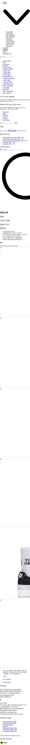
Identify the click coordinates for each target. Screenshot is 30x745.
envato (4, 130)
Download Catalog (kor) (10, 728)
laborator (12, 130)
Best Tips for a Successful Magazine (12, 140)
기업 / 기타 (6, 71)
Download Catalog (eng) (10, 729)
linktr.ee (5, 726)
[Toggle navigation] (0, 148)
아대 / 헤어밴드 (8, 82)
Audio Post (6, 142)
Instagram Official (8, 724)
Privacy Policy (7, 67)
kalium (6, 130)
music (18, 130)
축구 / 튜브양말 (8, 91)
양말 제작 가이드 (8, 84)
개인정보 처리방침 (5, 738)
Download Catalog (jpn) (10, 731)
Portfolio (5, 66)
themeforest (24, 130)
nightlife (20, 130)
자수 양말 (6, 87)
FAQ (4, 62)
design (1, 130)
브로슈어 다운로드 (9, 78)
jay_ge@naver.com (5, 695)
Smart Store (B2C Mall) (10, 721)
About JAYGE (7, 61)
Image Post (5, 144)
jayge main (6, 64)
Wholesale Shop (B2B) (9, 723)
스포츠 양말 (6, 80)
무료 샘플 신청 (7, 76)
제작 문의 (6, 89)
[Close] (0, 58)
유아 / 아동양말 (8, 85)
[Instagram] (0, 700)
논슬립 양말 (6, 73)
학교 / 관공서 (7, 93)
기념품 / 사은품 (8, 69)
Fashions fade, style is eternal (10, 137)
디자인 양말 (6, 74)
